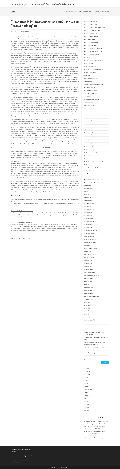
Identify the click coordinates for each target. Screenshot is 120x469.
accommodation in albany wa (91, 24)
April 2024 (86, 410)
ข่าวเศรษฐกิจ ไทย (88, 215)
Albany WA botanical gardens (91, 42)
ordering (94, 433)
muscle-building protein (90, 120)
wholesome (105, 437)
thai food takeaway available (91, 153)
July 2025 (86, 377)
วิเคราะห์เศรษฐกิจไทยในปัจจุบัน (91, 275)
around (16, 238)
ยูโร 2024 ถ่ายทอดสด (89, 257)
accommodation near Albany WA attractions (94, 27)
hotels (89, 428)
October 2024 (87, 392)
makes (90, 431)
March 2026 (87, 372)
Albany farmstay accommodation (92, 36)
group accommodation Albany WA (92, 99)
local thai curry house (89, 108)
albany (100, 417)
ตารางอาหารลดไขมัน (89, 236)
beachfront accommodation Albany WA (93, 69)
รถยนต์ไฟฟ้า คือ (88, 266)
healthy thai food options (90, 105)
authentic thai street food (90, 66)
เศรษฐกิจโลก (87, 308)
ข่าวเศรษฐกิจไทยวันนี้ (89, 233)
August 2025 (87, 374)
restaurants (93, 436)
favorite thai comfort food (90, 90)
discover (89, 424)
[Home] (63, 11)
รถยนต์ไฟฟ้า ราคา (88, 269)
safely (98, 436)
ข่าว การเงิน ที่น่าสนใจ (89, 203)
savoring (102, 436)
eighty (93, 424)
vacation (97, 437)
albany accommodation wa (90, 33)
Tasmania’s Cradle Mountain (91, 144)
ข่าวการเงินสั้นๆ (87, 206)
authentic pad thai (88, 63)
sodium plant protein (89, 138)
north (28, 238)
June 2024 (86, 404)
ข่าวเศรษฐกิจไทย (88, 227)
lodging (86, 431)
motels (103, 431)
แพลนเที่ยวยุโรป (88, 317)
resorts (101, 433)
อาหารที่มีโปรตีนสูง (88, 278)
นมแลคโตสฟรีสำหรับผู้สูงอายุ (91, 239)
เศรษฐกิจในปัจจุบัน (88, 311)
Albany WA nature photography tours (93, 51)
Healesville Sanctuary (89, 102)
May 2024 (86, 407)
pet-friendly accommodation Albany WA (93, 126)
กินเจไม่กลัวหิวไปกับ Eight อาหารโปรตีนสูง (22, 211)
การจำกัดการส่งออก (88, 188)
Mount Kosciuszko (88, 117)
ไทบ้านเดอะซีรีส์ (87, 323)
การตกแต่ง (86, 191)
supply (88, 437)
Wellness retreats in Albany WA (91, 182)
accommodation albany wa (90, 21)
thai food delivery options (90, 150)
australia (87, 421)
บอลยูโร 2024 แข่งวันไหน (90, 242)
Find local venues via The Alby (20, 460)
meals (95, 431)
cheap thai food (88, 81)
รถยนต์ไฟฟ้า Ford (88, 263)
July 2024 (86, 401)
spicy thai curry (87, 141)
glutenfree (90, 426)
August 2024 (87, 398)
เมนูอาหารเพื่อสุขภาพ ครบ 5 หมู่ (91, 296)
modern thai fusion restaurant (91, 114)
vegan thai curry (88, 176)
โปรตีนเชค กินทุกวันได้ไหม (90, 320)
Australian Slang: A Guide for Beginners (93, 60)
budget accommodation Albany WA (92, 78)
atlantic (20, 238)
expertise (97, 424)
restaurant (86, 436)
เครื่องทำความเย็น (88, 281)
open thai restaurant (89, 123)
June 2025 (86, 380)
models (99, 431)
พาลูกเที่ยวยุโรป (25, 31)
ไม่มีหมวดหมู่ (87, 326)
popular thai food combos (90, 129)
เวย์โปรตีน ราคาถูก (88, 299)
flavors (85, 426)
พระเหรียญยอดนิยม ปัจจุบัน (90, 248)
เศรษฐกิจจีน (87, 302)
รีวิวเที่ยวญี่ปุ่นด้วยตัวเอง (89, 272)
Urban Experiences (88, 174)
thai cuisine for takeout (89, 147)
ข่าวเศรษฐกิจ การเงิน (89, 209)
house (93, 428)
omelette (90, 433)
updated (92, 438)
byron (104, 421)
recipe (98, 433)
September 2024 (88, 395)
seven (106, 436)
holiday (86, 429)
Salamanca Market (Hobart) (90, 135)
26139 (85, 418)
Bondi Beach (87, 75)
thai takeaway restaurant (90, 159)
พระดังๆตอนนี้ (87, 245)
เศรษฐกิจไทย (87, 314)
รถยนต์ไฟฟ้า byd (88, 260)
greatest (96, 426)
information (99, 428)
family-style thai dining (89, 87)
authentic (94, 421)
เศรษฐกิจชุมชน (87, 305)
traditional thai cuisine (89, 170)
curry (85, 424)
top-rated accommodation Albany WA (93, 168)
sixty (85, 438)
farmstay (101, 424)
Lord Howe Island (88, 111)
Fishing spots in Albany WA (90, 93)
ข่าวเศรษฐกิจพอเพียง (89, 221)
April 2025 (86, 383)
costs (107, 421)
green (100, 426)
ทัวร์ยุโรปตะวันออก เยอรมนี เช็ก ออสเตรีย (21, 222)
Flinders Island (87, 96)
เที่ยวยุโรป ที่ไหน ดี (88, 293)
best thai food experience (90, 72)
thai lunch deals (88, 156)
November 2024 (88, 389)
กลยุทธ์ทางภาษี (87, 185)
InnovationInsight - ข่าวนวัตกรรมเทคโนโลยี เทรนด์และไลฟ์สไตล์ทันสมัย (42, 4)
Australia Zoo (87, 57)
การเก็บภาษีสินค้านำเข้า (89, 194)
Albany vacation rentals (89, 39)
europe (24, 238)
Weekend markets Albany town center (93, 179)
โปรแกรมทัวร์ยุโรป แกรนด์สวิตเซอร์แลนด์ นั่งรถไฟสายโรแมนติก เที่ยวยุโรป (91, 11)
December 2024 (88, 386)
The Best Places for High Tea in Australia (93, 162)
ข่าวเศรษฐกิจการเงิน (88, 218)
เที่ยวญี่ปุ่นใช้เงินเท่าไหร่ (89, 290)
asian (105, 418)
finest (105, 424)
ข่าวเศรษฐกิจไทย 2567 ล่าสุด (90, 230)
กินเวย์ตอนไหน (87, 197)
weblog (101, 437)
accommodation (92, 418)
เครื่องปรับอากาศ (88, 284)
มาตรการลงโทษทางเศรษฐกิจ (90, 254)
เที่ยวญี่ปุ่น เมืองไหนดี (89, 287)
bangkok (100, 421)
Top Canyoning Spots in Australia (92, 164)
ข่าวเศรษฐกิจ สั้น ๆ (88, 212)
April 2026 (86, 368)
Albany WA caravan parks (90, 45)
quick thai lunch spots (89, 132)
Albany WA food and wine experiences (93, 48)
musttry (85, 433)
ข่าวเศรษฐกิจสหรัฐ (88, 224)
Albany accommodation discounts (92, 30)
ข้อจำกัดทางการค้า (88, 200)
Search (86, 359)
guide (103, 426)
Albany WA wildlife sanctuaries (91, 54)
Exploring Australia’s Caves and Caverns (93, 84)
